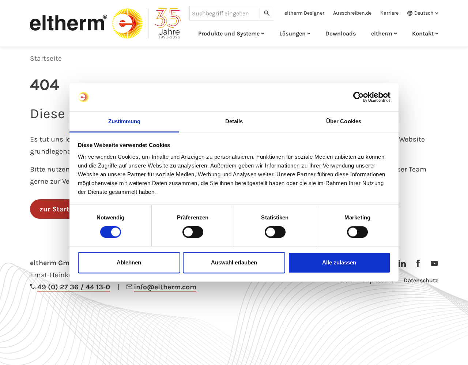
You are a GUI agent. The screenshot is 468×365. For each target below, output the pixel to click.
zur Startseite (62, 209)
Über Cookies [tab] (343, 121)
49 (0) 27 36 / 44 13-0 (73, 287)
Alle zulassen (339, 262)
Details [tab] (234, 121)
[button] (420, 13)
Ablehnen (129, 262)
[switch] (192, 232)
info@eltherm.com (165, 287)
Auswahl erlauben (234, 262)
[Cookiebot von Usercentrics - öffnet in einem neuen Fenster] (358, 97)
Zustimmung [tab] (124, 121)
